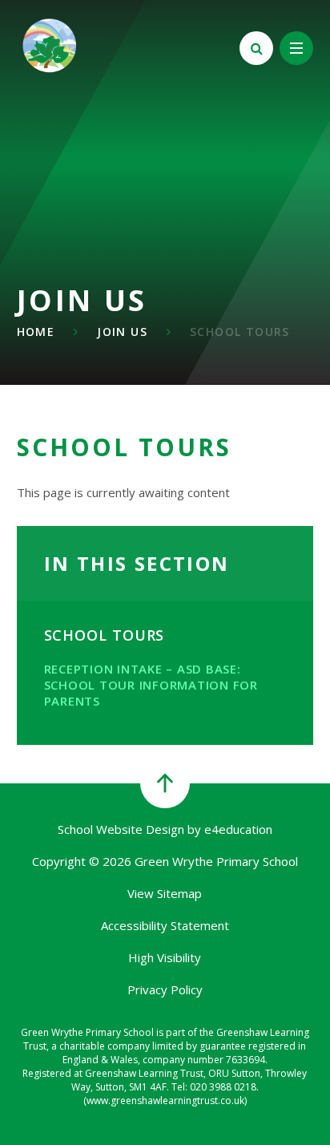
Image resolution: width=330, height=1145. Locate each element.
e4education (238, 829)
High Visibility (164, 957)
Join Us (122, 331)
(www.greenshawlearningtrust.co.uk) (165, 1100)
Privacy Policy (165, 989)
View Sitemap (164, 893)
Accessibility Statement (165, 925)
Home (36, 331)
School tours (240, 331)
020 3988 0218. (224, 1087)
